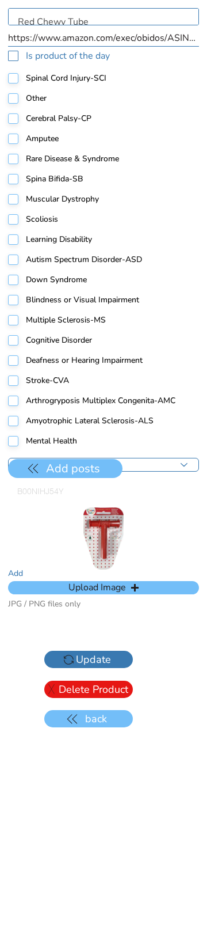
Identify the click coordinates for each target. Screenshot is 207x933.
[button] (103, 587)
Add (15, 574)
